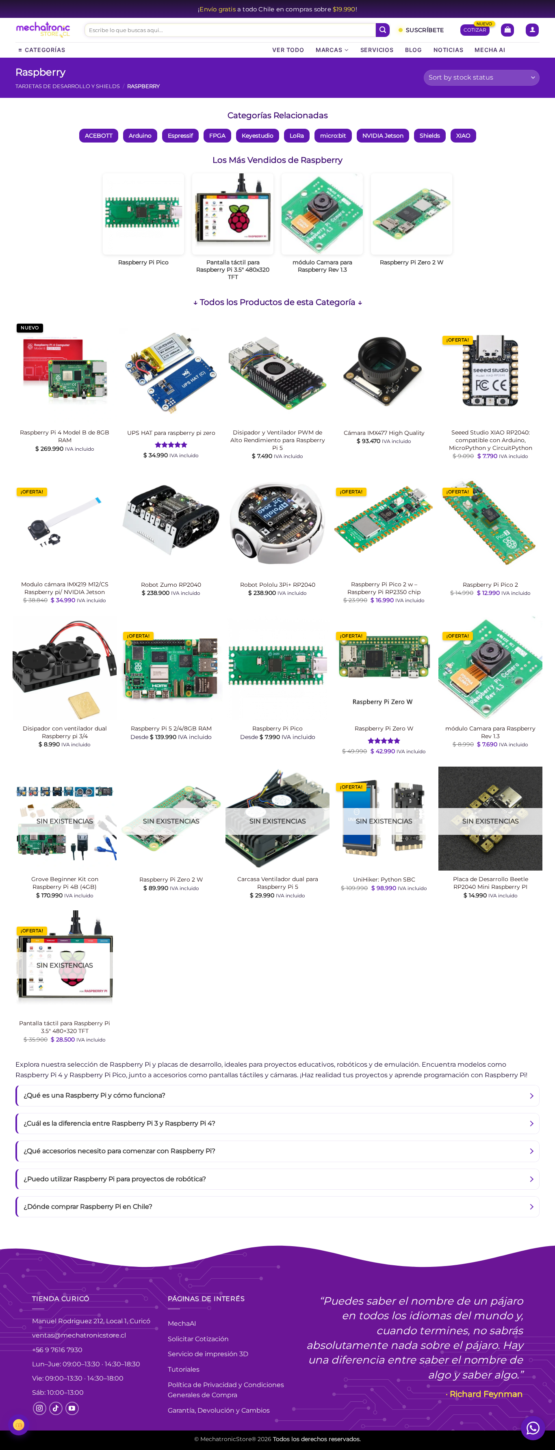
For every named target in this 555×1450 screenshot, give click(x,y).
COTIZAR (475, 30)
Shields (430, 135)
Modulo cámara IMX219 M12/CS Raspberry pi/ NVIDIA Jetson (64, 588)
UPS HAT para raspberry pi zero (171, 433)
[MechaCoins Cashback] (18, 1424)
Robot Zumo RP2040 (171, 584)
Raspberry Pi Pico (277, 728)
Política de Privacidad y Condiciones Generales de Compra (226, 1390)
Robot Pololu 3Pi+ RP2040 (277, 584)
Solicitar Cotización (198, 1339)
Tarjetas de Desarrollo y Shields (67, 86)
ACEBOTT (99, 135)
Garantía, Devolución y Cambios (219, 1410)
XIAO (463, 135)
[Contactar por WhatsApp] (533, 1428)
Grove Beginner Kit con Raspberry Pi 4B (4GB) (64, 882)
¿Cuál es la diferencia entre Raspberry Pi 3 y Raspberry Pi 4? (119, 1123)
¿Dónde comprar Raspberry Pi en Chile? (88, 1206)
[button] (507, 30)
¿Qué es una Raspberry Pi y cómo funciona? (94, 1095)
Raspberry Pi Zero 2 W (171, 879)
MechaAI (182, 1323)
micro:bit (333, 135)
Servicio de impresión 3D (208, 1354)
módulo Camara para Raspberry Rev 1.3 (490, 732)
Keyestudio (257, 135)
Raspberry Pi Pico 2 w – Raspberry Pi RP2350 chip (384, 588)
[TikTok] (56, 1408)
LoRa (297, 135)
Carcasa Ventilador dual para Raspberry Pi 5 (277, 882)
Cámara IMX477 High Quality (384, 433)
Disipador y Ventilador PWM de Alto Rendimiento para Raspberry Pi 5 (277, 440)
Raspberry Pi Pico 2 (490, 584)
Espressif (180, 135)
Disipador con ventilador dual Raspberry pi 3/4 (65, 732)
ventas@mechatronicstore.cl (79, 1335)
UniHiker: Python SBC (384, 879)
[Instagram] (39, 1408)
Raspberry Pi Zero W (384, 728)
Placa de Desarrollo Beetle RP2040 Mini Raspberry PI (490, 882)
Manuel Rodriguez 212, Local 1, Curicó (91, 1321)
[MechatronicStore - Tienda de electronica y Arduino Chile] (43, 30)
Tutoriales (183, 1369)
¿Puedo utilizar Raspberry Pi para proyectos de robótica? (115, 1179)
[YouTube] (72, 1408)
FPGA (217, 135)
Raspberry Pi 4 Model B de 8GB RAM (64, 436)
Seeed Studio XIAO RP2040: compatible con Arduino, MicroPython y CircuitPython (490, 440)
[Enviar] (383, 30)
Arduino (140, 135)
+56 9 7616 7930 (57, 1350)
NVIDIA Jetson (382, 135)
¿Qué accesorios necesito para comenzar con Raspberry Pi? (119, 1151)
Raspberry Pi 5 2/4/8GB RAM (171, 728)
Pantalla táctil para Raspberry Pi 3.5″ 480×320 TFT (64, 1027)
